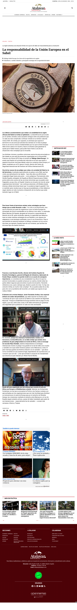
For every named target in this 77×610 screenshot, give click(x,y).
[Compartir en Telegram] (41, 126)
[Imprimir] (29, 126)
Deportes (16, 539)
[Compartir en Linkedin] (45, 126)
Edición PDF (30, 533)
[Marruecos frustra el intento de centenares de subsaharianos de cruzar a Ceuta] (56, 270)
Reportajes (5, 539)
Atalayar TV (30, 535)
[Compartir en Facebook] (32, 126)
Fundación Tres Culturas (58, 535)
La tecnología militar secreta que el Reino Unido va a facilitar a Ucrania (66, 154)
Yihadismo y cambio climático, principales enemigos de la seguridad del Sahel (27, 60)
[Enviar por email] (26, 126)
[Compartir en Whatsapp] (48, 126)
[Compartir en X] (35, 126)
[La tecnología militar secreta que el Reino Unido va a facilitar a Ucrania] (56, 153)
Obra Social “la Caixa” (57, 533)
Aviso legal (53, 546)
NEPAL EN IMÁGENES (62, 1)
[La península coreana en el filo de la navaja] (56, 264)
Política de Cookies (33, 546)
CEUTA (72, 1)
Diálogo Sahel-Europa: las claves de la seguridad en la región (21, 58)
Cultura (4, 537)
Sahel (7, 415)
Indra (53, 539)
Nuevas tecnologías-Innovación (19, 542)
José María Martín (6, 121)
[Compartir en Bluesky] (38, 126)
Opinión (4, 541)
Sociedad (16, 537)
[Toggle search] (72, 8)
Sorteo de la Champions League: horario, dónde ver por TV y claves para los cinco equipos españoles (67, 183)
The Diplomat (55, 541)
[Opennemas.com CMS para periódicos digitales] (38, 595)
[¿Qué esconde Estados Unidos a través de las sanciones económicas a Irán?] (56, 242)
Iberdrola (54, 537)
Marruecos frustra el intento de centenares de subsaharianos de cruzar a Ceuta (66, 271)
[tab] (37, 520)
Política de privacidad (44, 546)
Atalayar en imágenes (32, 541)
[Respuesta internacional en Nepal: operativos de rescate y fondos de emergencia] (56, 159)
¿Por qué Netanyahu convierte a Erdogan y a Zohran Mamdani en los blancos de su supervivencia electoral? (48, 515)
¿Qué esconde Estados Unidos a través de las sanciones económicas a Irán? (67, 243)
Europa (4, 415)
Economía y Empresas (7, 533)
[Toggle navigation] (5, 8)
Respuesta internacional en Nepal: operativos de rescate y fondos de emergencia (67, 160)
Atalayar (4, 41)
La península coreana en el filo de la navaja (67, 263)
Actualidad (16, 535)
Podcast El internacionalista (34, 539)
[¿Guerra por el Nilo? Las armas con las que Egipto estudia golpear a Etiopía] (56, 249)
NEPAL (69, 1)
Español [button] (6, 1)
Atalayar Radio (30, 537)
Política (10, 41)
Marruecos (5, 535)
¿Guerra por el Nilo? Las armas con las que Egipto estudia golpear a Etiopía (67, 250)
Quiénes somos (24, 546)
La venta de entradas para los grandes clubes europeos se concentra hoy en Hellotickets (67, 167)
